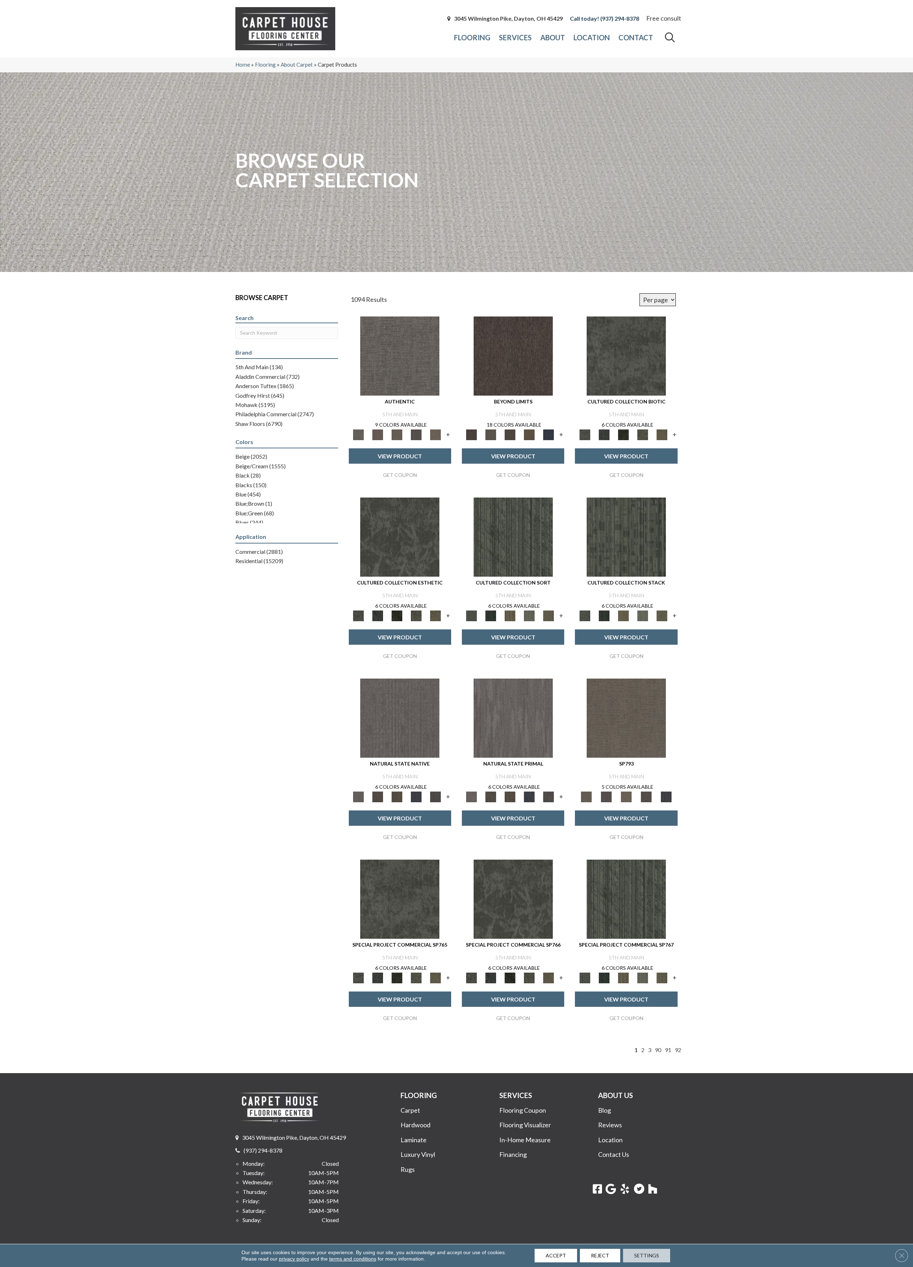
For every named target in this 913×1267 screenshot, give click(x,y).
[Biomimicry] (626, 355)
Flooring (265, 64)
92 (678, 1049)
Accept (556, 1255)
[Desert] (490, 434)
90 (658, 1049)
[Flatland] (548, 434)
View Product (400, 456)
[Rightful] (646, 796)
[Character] (604, 434)
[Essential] (377, 796)
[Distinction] (661, 434)
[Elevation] (510, 434)
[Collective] (623, 434)
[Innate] (416, 796)
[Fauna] (529, 434)
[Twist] (548, 615)
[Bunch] (490, 615)
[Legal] (416, 434)
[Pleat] (529, 615)
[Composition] (642, 434)
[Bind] (513, 536)
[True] (666, 796)
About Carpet (297, 64)
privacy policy (294, 1259)
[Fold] (510, 615)
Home (242, 64)
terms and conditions (352, 1259)
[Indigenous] (397, 796)
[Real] (435, 434)
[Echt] (377, 434)
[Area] (513, 355)
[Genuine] (397, 434)
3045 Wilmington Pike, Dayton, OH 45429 (508, 18)
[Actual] (399, 355)
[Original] (435, 796)
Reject (600, 1255)
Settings (646, 1255)
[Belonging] (399, 717)
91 (668, 1049)
